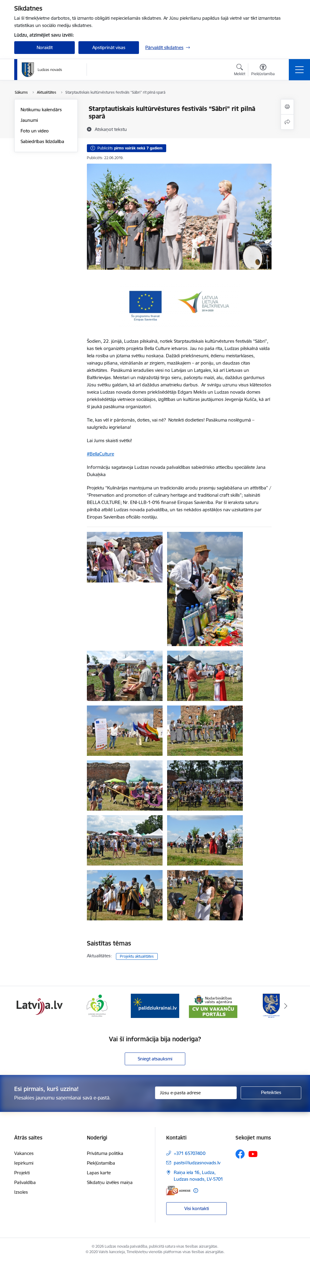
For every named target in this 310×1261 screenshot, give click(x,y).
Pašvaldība (25, 1182)
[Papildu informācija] (195, 1190)
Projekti (22, 1173)
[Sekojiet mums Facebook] (240, 1154)
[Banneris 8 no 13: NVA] (213, 1005)
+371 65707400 (190, 1153)
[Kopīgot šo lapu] (287, 122)
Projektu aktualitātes (137, 956)
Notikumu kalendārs (41, 109)
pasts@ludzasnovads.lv (197, 1163)
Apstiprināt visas (108, 47)
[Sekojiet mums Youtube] (253, 1153)
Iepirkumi (23, 1163)
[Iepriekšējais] (24, 1005)
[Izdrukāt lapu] (287, 106)
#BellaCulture (100, 454)
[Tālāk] (285, 1005)
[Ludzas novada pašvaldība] (42, 69)
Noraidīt (45, 47)
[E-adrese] (178, 1191)
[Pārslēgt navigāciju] (299, 69)
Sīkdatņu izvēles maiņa (110, 1182)
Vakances (24, 1153)
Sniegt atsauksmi (155, 1059)
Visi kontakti (196, 1208)
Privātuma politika (105, 1153)
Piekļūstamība (101, 1163)
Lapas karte (99, 1173)
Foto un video (35, 131)
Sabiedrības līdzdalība (42, 141)
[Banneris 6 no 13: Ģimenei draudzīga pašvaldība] (97, 1005)
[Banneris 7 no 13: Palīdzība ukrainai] (155, 1005)
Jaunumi (29, 120)
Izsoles (21, 1192)
